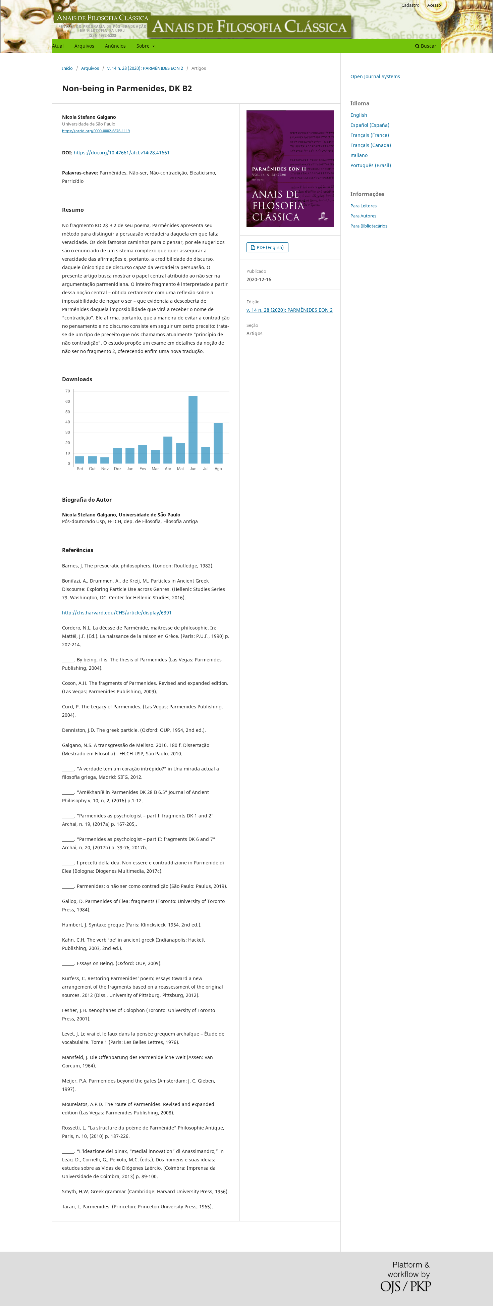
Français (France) (369, 135)
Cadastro (410, 5)
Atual (58, 46)
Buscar (428, 46)
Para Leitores (363, 206)
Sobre (143, 46)
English (358, 115)
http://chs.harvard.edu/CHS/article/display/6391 (117, 612)
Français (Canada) (370, 145)
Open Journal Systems (375, 76)
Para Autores (363, 216)
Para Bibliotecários (368, 226)
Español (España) (369, 125)
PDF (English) (270, 247)
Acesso (434, 5)
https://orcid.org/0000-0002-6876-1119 (96, 131)
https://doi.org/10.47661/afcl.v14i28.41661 (122, 152)
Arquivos (84, 46)
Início (67, 68)
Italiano (359, 155)
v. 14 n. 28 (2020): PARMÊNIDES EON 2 (145, 68)
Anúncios (115, 46)
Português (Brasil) (370, 165)
